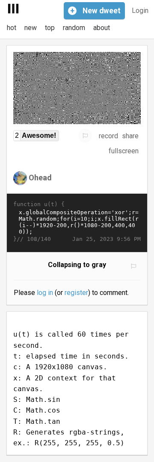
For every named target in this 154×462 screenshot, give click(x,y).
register (76, 293)
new (30, 28)
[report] (85, 136)
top (50, 28)
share (130, 136)
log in (45, 293)
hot (11, 28)
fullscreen (124, 151)
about (101, 28)
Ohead (40, 177)
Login (140, 10)
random (74, 28)
